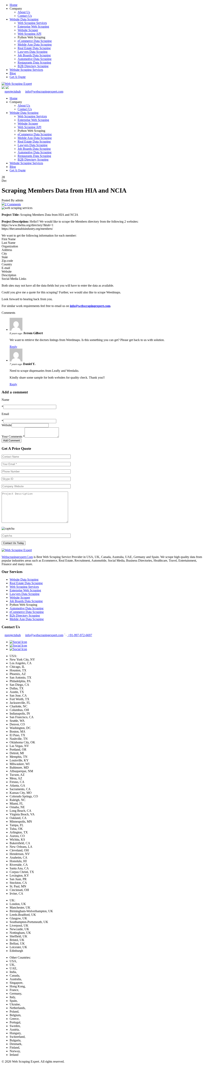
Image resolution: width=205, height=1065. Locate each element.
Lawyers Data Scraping (32, 51)
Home (13, 5)
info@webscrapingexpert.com (44, 91)
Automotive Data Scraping (34, 59)
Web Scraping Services (32, 23)
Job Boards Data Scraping (34, 55)
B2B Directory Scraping (33, 66)
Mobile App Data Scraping (35, 44)
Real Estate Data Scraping (34, 48)
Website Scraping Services (26, 69)
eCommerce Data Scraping (35, 41)
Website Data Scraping (24, 19)
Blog (13, 73)
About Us (24, 12)
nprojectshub (13, 91)
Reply (13, 346)
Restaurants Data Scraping (34, 62)
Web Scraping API (29, 33)
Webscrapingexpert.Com (17, 557)
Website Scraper (28, 30)
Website (7, 425)
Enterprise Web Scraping (33, 26)
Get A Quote (18, 77)
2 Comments (13, 204)
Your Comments (13, 436)
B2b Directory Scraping (25, 615)
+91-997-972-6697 (79, 635)
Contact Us (25, 15)
